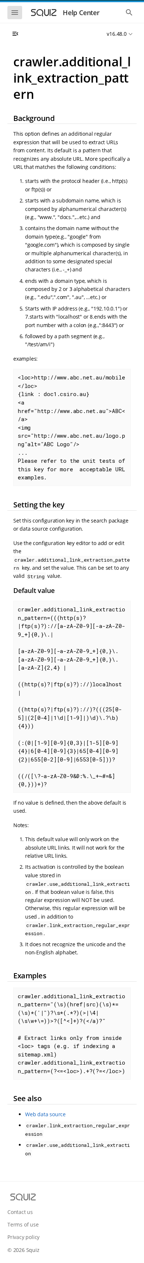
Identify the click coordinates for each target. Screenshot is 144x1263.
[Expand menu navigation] (15, 34)
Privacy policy (23, 1237)
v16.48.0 (116, 33)
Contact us (20, 1211)
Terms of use (23, 1224)
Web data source (45, 1114)
